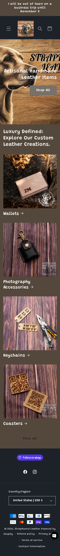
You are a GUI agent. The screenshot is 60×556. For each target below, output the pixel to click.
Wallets (11, 214)
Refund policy (26, 534)
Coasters (13, 424)
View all (30, 438)
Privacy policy (47, 534)
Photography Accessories (17, 284)
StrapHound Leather (27, 529)
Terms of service (32, 540)
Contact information (32, 546)
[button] (8, 28)
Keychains (14, 355)
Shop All (43, 90)
